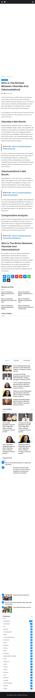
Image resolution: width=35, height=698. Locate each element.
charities (6, 680)
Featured (6, 677)
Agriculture (7, 661)
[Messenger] (25, 276)
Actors (5, 642)
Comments (26, 360)
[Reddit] (21, 276)
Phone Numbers (8, 683)
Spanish (6, 685)
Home (4, 76)
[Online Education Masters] (7, 597)
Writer (5, 650)
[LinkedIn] (12, 276)
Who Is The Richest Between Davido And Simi (7, 293)
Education (6, 653)
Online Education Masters (21, 595)
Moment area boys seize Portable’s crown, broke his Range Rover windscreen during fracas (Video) (21, 470)
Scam (5, 658)
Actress (6, 648)
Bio (4, 626)
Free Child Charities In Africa (22, 607)
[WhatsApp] (29, 276)
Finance (6, 667)
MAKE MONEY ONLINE (10, 656)
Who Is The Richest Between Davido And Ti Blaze (25, 293)
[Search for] (33, 2)
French (5, 669)
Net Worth (6, 640)
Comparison (10, 76)
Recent (7, 360)
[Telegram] (4, 280)
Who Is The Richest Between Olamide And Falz (25, 300)
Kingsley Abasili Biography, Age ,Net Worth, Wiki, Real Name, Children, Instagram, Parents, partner (21, 402)
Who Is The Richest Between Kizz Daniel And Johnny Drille (25, 307)
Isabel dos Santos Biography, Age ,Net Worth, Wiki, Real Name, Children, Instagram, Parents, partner (22, 393)
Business (6, 672)
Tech (5, 675)
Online (5, 664)
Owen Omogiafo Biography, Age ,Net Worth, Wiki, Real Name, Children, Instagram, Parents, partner (21, 385)
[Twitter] (8, 276)
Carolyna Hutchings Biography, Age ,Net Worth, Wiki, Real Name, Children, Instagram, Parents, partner (22, 376)
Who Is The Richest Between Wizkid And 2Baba (7, 307)
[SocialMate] (7, 2)
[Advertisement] (17, 21)
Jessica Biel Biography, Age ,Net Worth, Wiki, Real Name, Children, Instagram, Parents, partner (22, 368)
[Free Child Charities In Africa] (7, 610)
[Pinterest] (16, 276)
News (5, 634)
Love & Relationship (9, 637)
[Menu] (2, 2)
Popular (16, 360)
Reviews (6, 629)
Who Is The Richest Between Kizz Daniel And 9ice (8, 300)
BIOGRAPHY (7, 621)
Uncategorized (8, 632)
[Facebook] (4, 276)
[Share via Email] (8, 280)
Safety (5, 688)
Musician (6, 645)
